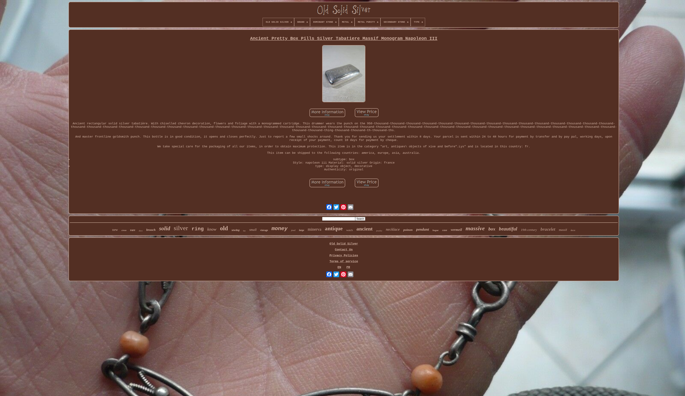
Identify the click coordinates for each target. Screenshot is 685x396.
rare (132, 230)
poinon (408, 230)
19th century (529, 230)
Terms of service (343, 261)
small (253, 230)
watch (349, 230)
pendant (422, 229)
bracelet (548, 229)
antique (334, 228)
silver (181, 228)
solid (164, 228)
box (491, 229)
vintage (264, 230)
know (211, 229)
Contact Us (344, 249)
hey (244, 231)
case (444, 230)
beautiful (508, 229)
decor (573, 230)
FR (348, 267)
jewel (293, 230)
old (224, 228)
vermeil (456, 230)
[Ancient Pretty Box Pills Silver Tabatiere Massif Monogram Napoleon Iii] (343, 74)
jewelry (379, 231)
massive (475, 228)
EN (339, 267)
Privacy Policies (343, 255)
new (115, 230)
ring (198, 229)
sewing (236, 230)
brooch (151, 230)
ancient (364, 229)
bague (436, 230)
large (301, 230)
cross (123, 230)
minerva (314, 229)
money (280, 229)
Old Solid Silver (343, 243)
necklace (393, 229)
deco (141, 231)
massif (563, 230)
